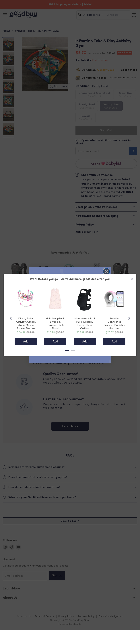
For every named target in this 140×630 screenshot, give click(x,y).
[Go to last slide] (11, 318)
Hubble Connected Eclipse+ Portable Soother (114, 323)
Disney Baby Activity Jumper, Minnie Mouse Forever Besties (26, 323)
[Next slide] (129, 318)
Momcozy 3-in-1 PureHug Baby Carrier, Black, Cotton (85, 323)
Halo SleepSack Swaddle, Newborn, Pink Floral (55, 323)
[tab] (67, 350)
